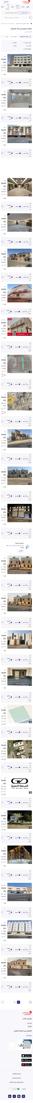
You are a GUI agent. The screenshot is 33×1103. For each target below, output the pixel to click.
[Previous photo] (9, 63)
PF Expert (29, 1035)
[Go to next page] (2, 1002)
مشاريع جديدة (17, 7)
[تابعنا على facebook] (18, 1096)
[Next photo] (30, 63)
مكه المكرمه (24, 13)
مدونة (2, 7)
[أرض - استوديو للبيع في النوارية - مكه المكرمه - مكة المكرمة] (16, 409)
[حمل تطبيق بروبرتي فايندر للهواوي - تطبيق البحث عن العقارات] (26, 1064)
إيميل (17, 82)
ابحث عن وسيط (7, 7)
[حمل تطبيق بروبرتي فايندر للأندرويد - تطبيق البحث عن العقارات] (26, 1060)
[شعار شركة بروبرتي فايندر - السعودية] (26, 2)
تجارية (12, 7)
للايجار (23, 7)
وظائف (30, 1026)
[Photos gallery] (19, 63)
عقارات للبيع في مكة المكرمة (22, 23)
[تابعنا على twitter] (14, 1096)
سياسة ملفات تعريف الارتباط (16, 1082)
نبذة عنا (29, 1023)
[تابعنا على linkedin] (9, 1096)
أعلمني (21, 551)
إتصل (24, 82)
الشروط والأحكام (16, 1074)
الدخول (6, 2)
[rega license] (16, 1044)
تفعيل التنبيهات (24, 36)
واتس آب (9, 82)
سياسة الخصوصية (16, 1078)
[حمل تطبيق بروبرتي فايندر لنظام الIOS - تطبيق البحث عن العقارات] (26, 1055)
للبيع (28, 7)
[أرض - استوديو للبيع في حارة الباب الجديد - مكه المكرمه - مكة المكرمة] (16, 372)
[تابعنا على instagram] (23, 1096)
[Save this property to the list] (2, 82)
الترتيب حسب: (13, 37)
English (24, 1089)
